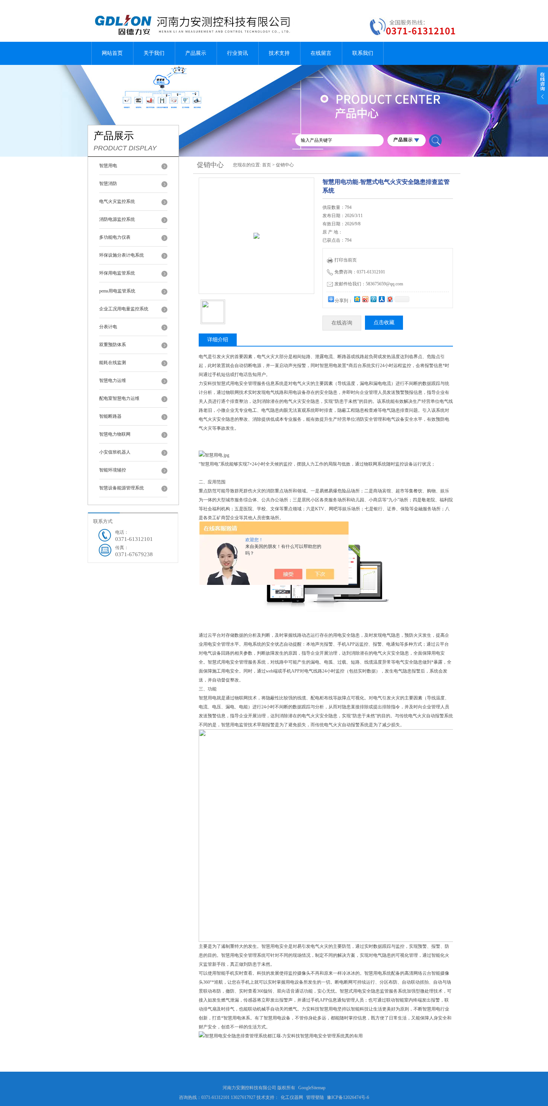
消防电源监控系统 (117, 219)
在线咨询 (341, 323)
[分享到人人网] (381, 299)
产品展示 (195, 53)
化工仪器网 (292, 1097)
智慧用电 (108, 165)
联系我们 (362, 53)
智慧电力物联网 (114, 434)
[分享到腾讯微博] (373, 299)
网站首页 (112, 53)
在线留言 (321, 53)
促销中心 (285, 164)
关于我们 (154, 53)
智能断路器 (110, 416)
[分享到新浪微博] (365, 299)
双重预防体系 (112, 344)
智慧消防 (108, 183)
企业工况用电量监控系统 (123, 308)
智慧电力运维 (112, 380)
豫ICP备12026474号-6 (348, 1097)
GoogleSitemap (311, 1087)
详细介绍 (217, 339)
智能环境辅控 (112, 470)
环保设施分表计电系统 (121, 255)
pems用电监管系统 (117, 291)
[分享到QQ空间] (357, 299)
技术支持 (279, 53)
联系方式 (103, 521)
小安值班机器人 (114, 452)
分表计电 (108, 326)
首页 (266, 164)
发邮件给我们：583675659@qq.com (368, 283)
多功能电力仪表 (114, 237)
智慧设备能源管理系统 (121, 488)
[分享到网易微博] (389, 299)
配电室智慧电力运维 (119, 398)
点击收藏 (384, 322)
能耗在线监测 (112, 362)
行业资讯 (237, 53)
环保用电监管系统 (117, 273)
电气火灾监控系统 (117, 201)
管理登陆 (315, 1097)
